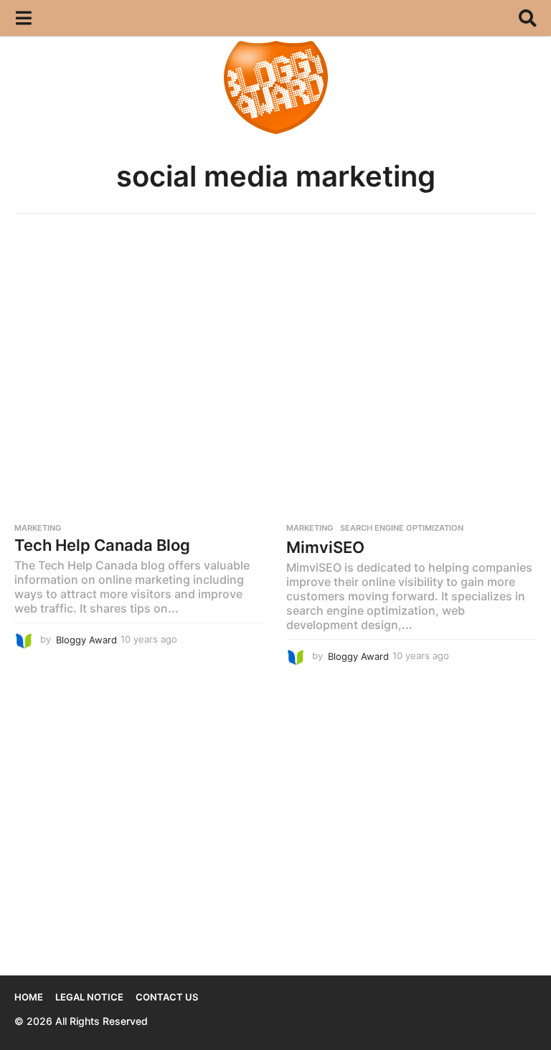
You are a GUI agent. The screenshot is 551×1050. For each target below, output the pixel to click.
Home (28, 997)
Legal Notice (89, 997)
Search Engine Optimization (401, 528)
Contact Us (167, 997)
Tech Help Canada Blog (102, 545)
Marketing (37, 528)
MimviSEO (325, 547)
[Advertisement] (275, 335)
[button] (23, 18)
